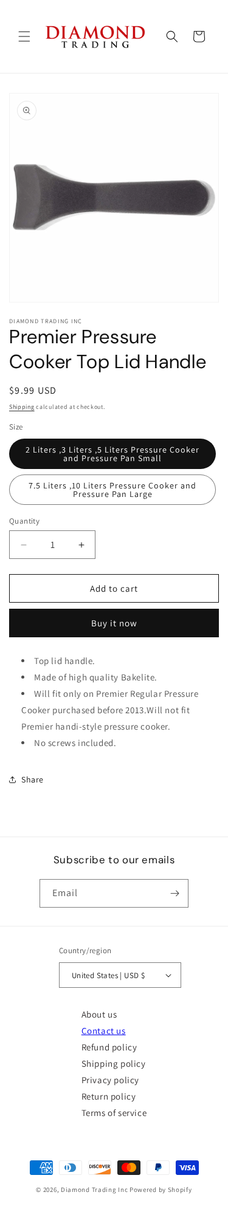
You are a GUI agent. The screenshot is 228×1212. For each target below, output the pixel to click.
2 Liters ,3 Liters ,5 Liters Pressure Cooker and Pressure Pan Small (112, 454)
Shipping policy (113, 1063)
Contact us (103, 1030)
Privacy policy (110, 1080)
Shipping (22, 407)
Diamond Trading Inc (94, 1189)
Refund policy (109, 1047)
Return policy (108, 1096)
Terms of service (114, 1112)
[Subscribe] (174, 893)
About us (99, 1014)
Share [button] (32, 779)
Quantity (24, 521)
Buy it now (114, 623)
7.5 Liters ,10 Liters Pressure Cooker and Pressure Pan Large (112, 489)
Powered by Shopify (161, 1189)
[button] (24, 36)
